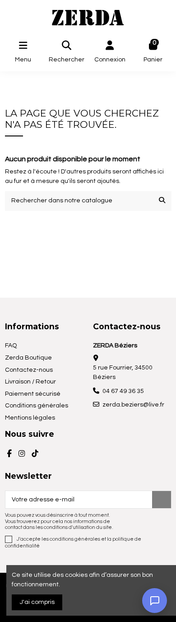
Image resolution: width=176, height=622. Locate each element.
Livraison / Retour (30, 382)
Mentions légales (30, 418)
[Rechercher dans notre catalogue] (162, 200)
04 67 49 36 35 (123, 391)
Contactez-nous (29, 370)
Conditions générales (36, 405)
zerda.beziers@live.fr (133, 405)
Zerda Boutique (28, 358)
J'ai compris (37, 602)
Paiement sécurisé (32, 394)
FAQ (11, 345)
